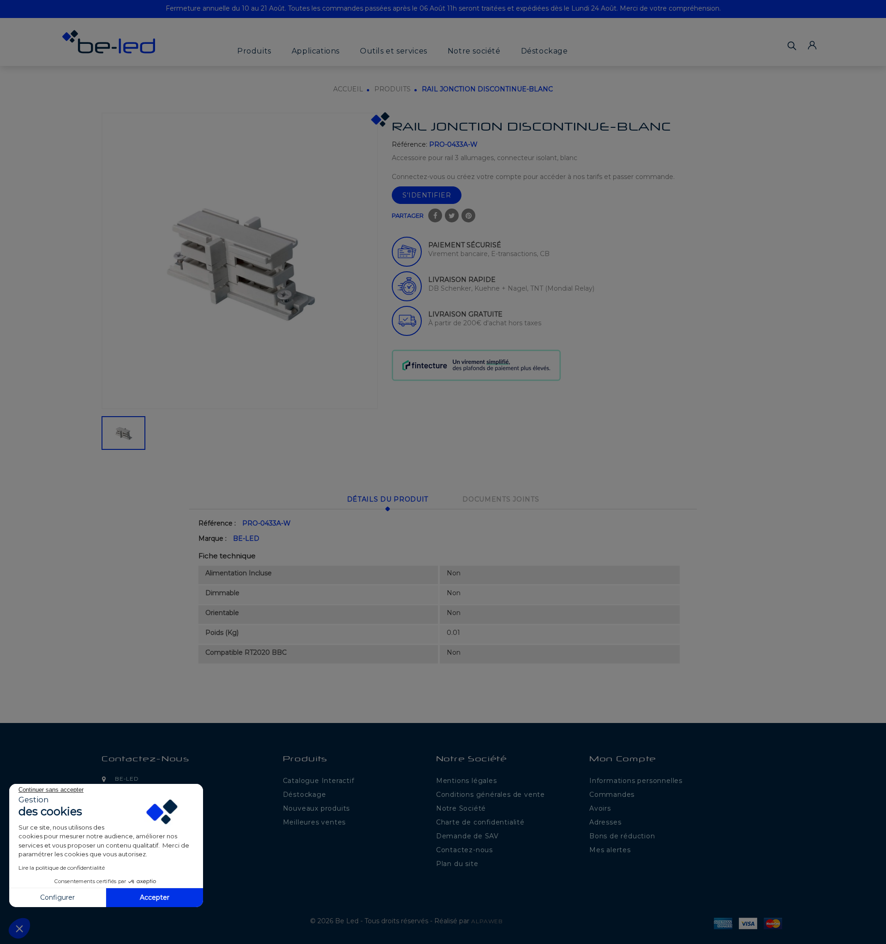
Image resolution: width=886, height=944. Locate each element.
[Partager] (435, 215)
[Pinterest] (468, 215)
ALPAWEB (487, 921)
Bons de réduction (622, 836)
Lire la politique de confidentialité (61, 867)
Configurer (57, 897)
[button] (19, 928)
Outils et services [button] (393, 51)
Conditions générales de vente (490, 794)
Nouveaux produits (316, 808)
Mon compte (622, 759)
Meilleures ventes (314, 822)
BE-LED (246, 538)
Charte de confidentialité (480, 822)
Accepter (154, 897)
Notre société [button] (474, 51)
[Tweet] (452, 215)
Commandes (612, 794)
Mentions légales (466, 781)
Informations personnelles (635, 781)
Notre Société (461, 808)
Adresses (605, 822)
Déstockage (544, 51)
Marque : (212, 538)
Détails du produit (388, 499)
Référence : (217, 523)
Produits (254, 51)
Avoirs (600, 808)
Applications (316, 51)
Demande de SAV (467, 836)
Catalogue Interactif (318, 781)
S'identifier (426, 195)
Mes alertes (610, 850)
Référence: (409, 144)
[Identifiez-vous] (812, 45)
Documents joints (500, 499)
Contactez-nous (145, 759)
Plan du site (457, 864)
